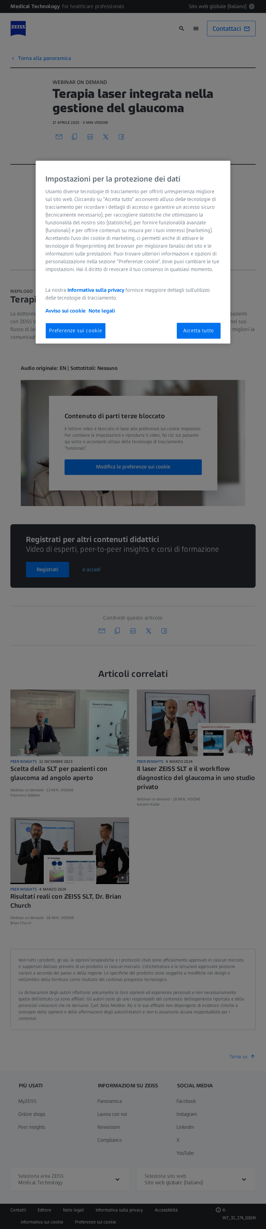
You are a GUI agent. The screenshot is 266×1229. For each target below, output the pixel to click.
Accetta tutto (198, 330)
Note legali (102, 311)
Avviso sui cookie (65, 311)
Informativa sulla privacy (95, 290)
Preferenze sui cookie (75, 330)
